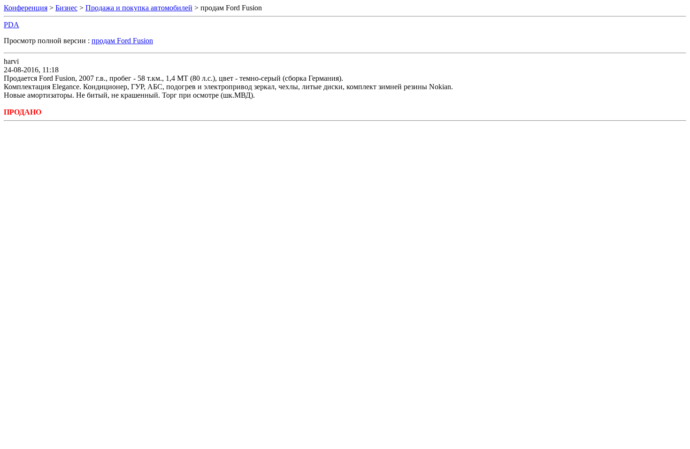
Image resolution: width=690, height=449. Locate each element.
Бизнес (66, 8)
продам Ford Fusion (122, 41)
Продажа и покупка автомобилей (138, 8)
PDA (11, 25)
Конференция (25, 8)
